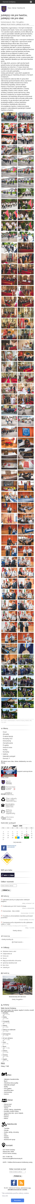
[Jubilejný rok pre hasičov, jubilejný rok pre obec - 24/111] (26, 237)
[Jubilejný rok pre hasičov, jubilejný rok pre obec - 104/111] (26, 670)
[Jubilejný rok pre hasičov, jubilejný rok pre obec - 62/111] (26, 443)
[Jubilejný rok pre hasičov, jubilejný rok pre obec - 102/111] (26, 659)
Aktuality (6, 734)
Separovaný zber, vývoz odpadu (13, 1113)
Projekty (6, 745)
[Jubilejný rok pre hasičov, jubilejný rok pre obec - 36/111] (26, 302)
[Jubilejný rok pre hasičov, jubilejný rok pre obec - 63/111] (9, 453)
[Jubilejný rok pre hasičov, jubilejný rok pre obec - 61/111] (9, 443)
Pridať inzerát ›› (18, 942)
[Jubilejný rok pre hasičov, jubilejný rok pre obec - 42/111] (26, 334)
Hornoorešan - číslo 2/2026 (11, 911)
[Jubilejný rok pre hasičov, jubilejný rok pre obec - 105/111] (9, 681)
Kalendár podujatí (9, 756)
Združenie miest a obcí (9, 951)
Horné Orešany (9, 2)
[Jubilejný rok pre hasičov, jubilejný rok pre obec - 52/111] (26, 388)
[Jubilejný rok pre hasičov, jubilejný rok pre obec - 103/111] (9, 670)
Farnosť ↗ (6, 758)
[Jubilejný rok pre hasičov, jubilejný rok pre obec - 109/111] (9, 703)
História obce (7, 747)
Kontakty (6, 752)
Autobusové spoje (9, 1139)
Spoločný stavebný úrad (10, 963)
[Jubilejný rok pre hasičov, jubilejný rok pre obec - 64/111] (26, 453)
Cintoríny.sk (6, 967)
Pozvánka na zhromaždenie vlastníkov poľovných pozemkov (17, 916)
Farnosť (6, 1116)
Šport (4, 1046)
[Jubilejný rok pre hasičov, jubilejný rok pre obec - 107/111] (9, 692)
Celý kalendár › (17, 842)
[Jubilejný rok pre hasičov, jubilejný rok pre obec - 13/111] (9, 182)
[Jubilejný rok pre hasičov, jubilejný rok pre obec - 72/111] (26, 497)
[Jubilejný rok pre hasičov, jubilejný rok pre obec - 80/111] (26, 540)
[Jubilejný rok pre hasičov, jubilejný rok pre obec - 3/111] (9, 128)
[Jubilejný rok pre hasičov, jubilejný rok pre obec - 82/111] (26, 551)
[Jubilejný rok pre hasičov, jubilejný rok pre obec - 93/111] (9, 616)
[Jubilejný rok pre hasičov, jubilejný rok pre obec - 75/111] (9, 518)
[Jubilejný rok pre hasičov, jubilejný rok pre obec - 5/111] (9, 139)
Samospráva (6, 1034)
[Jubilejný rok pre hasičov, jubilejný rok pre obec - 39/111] (9, 323)
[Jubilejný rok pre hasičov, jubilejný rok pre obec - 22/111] (26, 226)
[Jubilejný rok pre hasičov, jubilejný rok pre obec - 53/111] (9, 399)
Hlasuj (2, 1063)
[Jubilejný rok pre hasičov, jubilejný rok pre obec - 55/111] (9, 410)
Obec (4, 1042)
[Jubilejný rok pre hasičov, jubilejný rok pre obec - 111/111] (9, 714)
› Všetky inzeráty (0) (7, 939)
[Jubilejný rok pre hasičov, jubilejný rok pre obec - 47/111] (9, 367)
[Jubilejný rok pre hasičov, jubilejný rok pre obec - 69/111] (9, 486)
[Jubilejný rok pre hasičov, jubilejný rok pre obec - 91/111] (9, 605)
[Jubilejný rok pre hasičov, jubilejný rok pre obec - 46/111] (26, 356)
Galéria (5, 754)
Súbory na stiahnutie (9, 1030)
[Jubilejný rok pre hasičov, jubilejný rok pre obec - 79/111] (9, 540)
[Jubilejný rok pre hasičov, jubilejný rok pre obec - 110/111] (26, 703)
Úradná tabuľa (8, 736)
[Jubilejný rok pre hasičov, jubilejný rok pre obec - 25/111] (9, 247)
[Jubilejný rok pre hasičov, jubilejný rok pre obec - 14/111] (26, 182)
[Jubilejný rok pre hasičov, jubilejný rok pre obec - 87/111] (9, 583)
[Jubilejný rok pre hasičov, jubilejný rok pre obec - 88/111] (26, 583)
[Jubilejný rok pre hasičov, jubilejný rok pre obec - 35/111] (9, 302)
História (5, 1055)
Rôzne (24, 908)
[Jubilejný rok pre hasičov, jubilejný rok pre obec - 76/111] (26, 518)
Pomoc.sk (5, 956)
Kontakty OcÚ (7, 739)
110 (2, 722)
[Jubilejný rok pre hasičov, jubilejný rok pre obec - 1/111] (9, 117)
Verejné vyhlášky (23, 919)
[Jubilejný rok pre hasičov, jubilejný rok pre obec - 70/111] (26, 486)
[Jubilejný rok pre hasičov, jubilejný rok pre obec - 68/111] (26, 475)
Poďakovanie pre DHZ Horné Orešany (14, 906)
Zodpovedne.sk (7, 953)
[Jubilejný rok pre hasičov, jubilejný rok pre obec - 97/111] (9, 638)
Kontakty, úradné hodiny (11, 1111)
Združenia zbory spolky (11, 1083)
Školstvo (6, 1115)
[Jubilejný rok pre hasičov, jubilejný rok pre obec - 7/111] (9, 150)
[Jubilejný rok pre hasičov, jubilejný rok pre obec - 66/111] (26, 464)
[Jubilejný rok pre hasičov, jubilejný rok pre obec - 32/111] (26, 280)
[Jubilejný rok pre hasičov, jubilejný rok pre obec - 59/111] (9, 432)
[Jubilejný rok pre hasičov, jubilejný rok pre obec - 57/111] (9, 421)
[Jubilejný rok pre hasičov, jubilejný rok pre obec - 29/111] (9, 269)
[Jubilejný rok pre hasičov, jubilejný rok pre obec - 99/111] (9, 649)
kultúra (27, 720)
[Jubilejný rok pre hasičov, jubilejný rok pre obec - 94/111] (26, 616)
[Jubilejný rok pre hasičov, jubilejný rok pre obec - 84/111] (26, 562)
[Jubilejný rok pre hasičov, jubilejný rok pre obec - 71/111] (9, 497)
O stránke (24, 1189)
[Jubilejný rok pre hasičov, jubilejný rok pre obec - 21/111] (9, 226)
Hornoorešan (24, 913)
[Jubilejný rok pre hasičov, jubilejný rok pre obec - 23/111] (9, 237)
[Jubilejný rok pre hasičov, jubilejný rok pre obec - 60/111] (26, 432)
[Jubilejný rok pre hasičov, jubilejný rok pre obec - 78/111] (26, 529)
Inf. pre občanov (8, 1038)
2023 (4, 722)
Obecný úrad (7, 1104)
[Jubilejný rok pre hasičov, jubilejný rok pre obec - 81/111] (9, 551)
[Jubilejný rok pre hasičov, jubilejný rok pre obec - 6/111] (26, 139)
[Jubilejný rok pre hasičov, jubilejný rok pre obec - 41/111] (9, 334)
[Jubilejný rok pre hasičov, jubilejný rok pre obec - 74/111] (26, 508)
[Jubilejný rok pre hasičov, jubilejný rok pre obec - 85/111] (9, 573)
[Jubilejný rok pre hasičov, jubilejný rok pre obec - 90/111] (26, 594)
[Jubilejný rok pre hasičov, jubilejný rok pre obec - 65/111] (9, 464)
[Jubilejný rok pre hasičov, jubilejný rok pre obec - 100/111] (26, 649)
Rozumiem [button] (17, 1200)
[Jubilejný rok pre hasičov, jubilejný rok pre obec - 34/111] (26, 291)
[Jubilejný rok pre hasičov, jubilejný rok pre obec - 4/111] (26, 128)
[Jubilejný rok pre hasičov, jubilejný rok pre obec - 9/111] (9, 161)
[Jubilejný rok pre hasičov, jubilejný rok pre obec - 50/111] (26, 377)
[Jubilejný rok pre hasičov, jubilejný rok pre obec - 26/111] (26, 247)
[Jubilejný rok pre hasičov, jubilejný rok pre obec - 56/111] (26, 410)
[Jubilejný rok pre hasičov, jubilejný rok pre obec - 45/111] (9, 356)
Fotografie (6, 1021)
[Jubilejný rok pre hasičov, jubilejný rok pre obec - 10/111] (26, 161)
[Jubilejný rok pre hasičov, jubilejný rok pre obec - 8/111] (26, 150)
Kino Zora (5, 965)
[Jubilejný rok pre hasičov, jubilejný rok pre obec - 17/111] (9, 204)
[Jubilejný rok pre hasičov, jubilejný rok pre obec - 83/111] (9, 562)
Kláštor (6, 1118)
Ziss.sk (5, 958)
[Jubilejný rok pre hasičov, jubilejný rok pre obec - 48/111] (26, 367)
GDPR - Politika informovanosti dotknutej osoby (17, 1162)
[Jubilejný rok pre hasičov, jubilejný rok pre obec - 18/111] (26, 204)
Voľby (23, 903)
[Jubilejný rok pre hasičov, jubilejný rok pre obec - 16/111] (26, 193)
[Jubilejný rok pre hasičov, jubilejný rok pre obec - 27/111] (9, 258)
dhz (31, 720)
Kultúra (5, 1051)
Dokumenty (7, 741)
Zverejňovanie (8, 743)
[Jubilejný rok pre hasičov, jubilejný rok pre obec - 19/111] (9, 215)
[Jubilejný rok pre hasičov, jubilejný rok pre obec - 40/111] (26, 323)
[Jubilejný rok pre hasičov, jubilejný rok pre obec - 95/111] (9, 627)
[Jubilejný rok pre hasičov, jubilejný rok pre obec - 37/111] (9, 312)
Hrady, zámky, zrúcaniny (11, 1132)
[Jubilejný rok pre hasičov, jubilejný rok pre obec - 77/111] (9, 529)
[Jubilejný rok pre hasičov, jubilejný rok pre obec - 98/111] (26, 638)
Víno (5, 1134)
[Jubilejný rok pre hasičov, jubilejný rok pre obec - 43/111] (9, 345)
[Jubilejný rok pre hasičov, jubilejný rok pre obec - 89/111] (9, 594)
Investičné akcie (9, 1090)
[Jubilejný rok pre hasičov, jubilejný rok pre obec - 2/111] (26, 117)
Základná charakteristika (11, 1079)
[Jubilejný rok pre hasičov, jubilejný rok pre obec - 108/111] (26, 692)
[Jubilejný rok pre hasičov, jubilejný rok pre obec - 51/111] (9, 388)
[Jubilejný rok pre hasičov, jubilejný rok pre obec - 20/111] (26, 215)
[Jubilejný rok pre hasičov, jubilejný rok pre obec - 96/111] (26, 627)
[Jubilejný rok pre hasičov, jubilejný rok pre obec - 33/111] (9, 291)
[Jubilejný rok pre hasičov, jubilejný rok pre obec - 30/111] (26, 269)
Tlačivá (6, 1108)
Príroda (6, 1130)
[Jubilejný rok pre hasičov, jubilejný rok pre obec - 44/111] (26, 345)
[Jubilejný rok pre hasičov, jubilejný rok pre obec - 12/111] (26, 171)
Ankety (5, 1025)
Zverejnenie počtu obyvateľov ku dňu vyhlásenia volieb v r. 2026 (16, 923)
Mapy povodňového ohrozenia (12, 960)
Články (5, 1017)
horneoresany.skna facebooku (11, 846)
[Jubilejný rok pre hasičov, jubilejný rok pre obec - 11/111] (9, 171)
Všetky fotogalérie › (17, 999)
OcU (29, 1188)
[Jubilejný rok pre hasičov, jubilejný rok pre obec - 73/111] (9, 508)
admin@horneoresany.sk (14, 1189)
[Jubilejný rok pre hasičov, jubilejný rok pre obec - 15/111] (9, 193)
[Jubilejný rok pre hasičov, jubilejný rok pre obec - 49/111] (9, 377)
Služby (5, 750)
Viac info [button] (5, 1195)
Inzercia (6, 936)
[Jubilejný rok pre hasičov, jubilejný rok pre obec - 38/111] (26, 312)
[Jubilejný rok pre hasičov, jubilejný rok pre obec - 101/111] (9, 659)
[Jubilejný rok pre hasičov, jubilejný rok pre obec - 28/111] (26, 258)
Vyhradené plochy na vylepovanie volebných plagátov (15, 900)
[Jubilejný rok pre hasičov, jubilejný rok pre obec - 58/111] (26, 421)
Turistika (6, 1128)
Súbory (6, 896)
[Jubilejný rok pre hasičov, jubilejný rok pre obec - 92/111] (26, 605)
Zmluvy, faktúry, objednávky (12, 1109)
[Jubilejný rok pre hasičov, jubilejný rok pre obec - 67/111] (9, 475)
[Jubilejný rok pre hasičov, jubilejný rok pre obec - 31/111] (9, 280)
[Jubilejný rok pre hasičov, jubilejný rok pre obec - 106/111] (26, 681)
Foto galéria (7, 1088)
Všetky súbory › (17, 930)
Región (5, 1059)
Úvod (4, 732)
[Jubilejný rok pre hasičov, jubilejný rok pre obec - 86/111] (26, 573)
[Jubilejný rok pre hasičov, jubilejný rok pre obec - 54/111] (26, 399)
